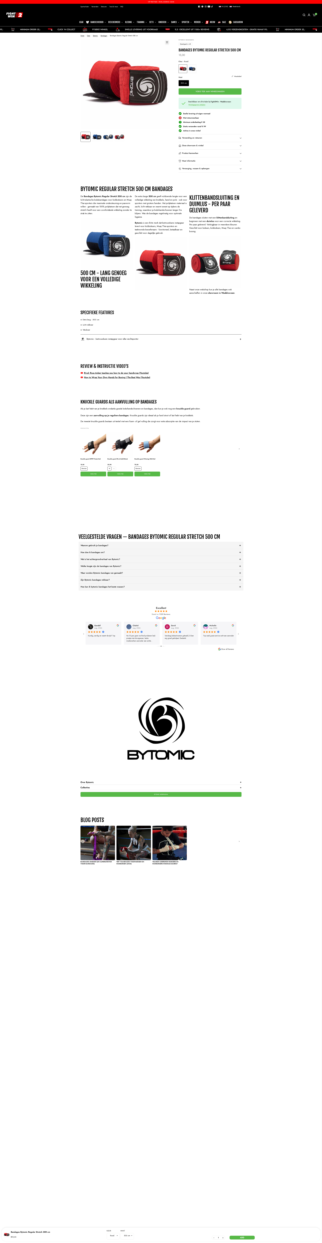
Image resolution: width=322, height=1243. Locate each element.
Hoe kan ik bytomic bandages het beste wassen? (103, 586)
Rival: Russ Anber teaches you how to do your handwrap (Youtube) (116, 372)
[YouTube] (209, 6)
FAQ (121, 7)
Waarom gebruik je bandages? (94, 545)
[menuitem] (85, 7)
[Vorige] (83, 449)
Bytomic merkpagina (161, 794)
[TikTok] (212, 6)
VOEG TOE (93, 474)
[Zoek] (304, 15)
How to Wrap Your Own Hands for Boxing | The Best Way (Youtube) (117, 377)
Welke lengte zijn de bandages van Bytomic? (101, 566)
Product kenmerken (190, 153)
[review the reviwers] (118, 626)
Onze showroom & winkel (193, 145)
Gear (88, 36)
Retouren (104, 7)
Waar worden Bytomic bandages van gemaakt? (102, 572)
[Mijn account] (309, 15)
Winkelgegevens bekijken (196, 104)
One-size (84, 468)
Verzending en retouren (192, 138)
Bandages (104, 36)
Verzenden (94, 7)
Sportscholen (84, 7)
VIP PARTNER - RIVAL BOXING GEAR (161, 2)
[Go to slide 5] (161, 646)
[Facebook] (199, 6)
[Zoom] (167, 42)
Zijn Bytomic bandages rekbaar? (95, 579)
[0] (313, 15)
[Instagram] (205, 6)
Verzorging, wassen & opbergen (195, 168)
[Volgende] (239, 449)
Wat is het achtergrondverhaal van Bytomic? (100, 559)
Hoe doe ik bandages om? (93, 552)
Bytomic (95, 36)
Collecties (161, 787)
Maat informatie (188, 161)
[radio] (183, 68)
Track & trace (113, 7)
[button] (230, 6)
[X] (202, 6)
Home (82, 36)
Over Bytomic (161, 782)
